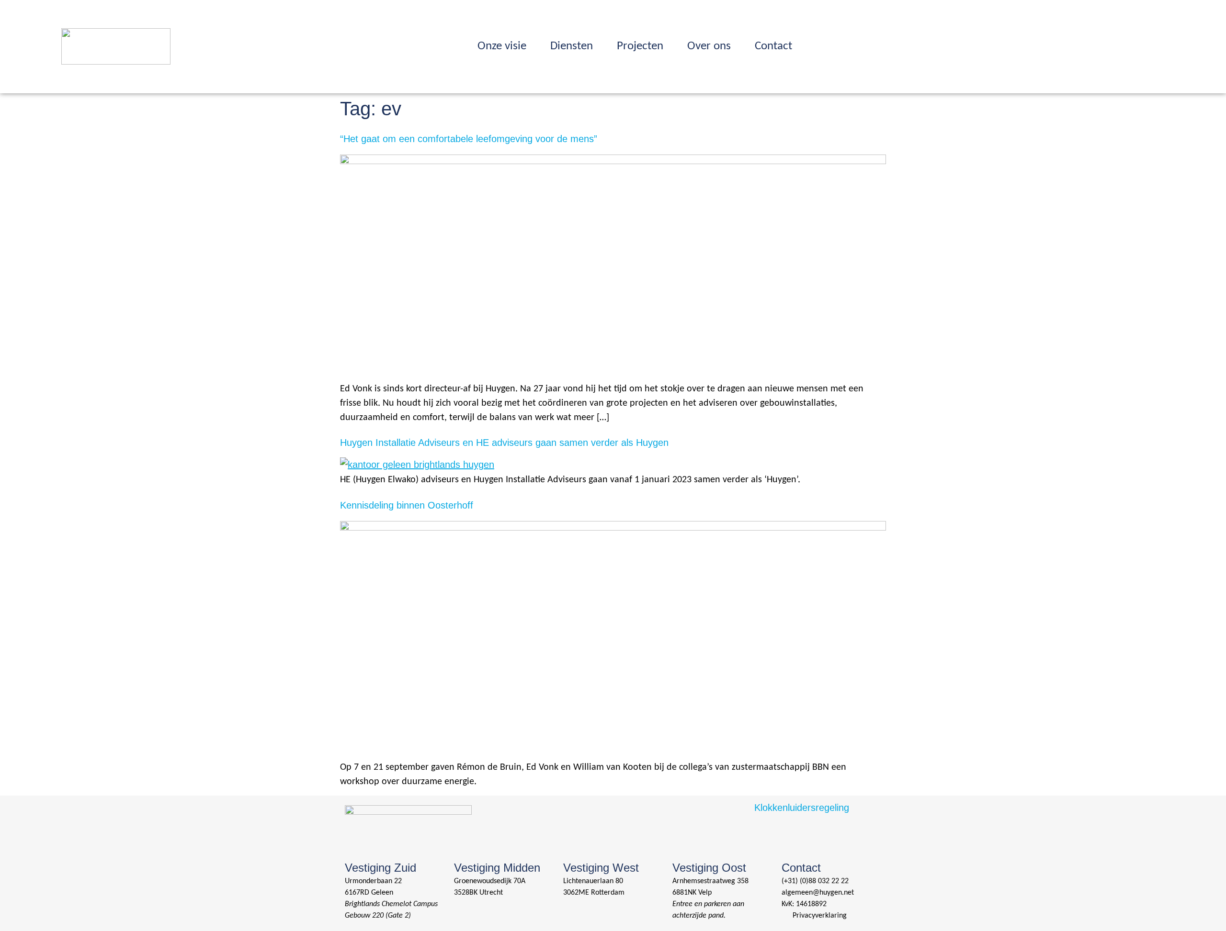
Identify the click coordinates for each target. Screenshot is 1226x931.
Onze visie (501, 46)
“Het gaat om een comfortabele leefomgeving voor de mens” (468, 138)
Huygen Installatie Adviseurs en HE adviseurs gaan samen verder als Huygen (504, 442)
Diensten (571, 46)
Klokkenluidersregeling (801, 807)
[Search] (992, 44)
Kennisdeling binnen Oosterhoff (406, 505)
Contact (773, 46)
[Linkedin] (1011, 44)
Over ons (709, 46)
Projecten (640, 46)
